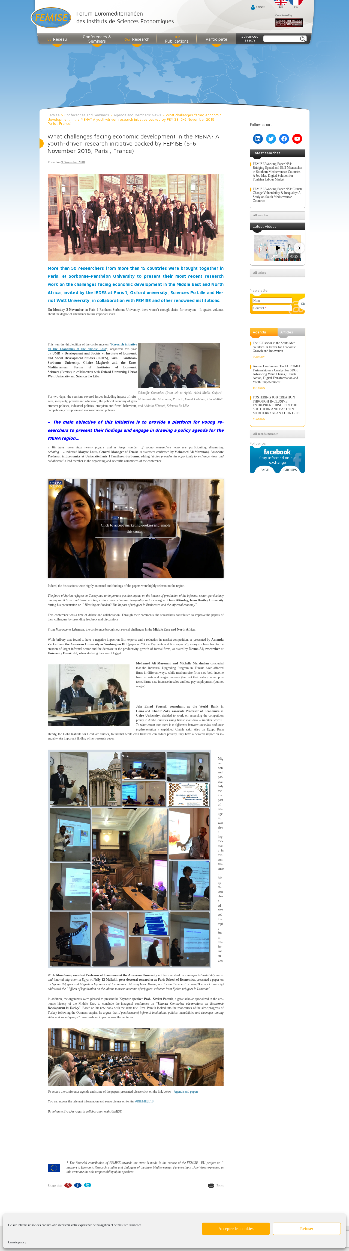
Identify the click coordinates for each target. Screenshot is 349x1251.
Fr (296, 6)
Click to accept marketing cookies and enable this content (135, 528)
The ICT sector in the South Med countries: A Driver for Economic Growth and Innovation (274, 347)
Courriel (259, 308)
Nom (256, 301)
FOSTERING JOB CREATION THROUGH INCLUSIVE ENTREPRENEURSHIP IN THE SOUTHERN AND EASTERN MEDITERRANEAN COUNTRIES (276, 405)
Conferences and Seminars (86, 115)
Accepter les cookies (236, 1228)
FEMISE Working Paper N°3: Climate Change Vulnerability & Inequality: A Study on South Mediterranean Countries (277, 195)
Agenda (259, 332)
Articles (286, 332)
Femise (54, 115)
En (281, 6)
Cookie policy (17, 1242)
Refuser (306, 1228)
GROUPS (290, 470)
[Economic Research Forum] (289, 23)
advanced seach (249, 38)
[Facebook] (77, 1185)
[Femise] (103, 18)
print (220, 1186)
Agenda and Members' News (137, 115)
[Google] (68, 1185)
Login (260, 7)
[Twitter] (87, 1185)
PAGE (264, 470)
